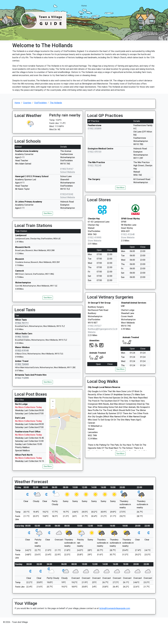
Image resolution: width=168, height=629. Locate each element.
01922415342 (66, 194)
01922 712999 (22, 378)
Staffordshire (40, 102)
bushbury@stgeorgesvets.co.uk (103, 329)
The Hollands (56, 102)
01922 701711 (22, 323)
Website (92, 332)
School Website (67, 172)
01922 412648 (128, 234)
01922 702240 (94, 165)
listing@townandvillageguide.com (114, 608)
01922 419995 (94, 237)
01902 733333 (22, 336)
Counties (27, 102)
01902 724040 (22, 364)
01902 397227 (94, 326)
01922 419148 (22, 350)
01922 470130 (94, 151)
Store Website (94, 240)
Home (84, 5)
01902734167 (66, 169)
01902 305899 (94, 128)
